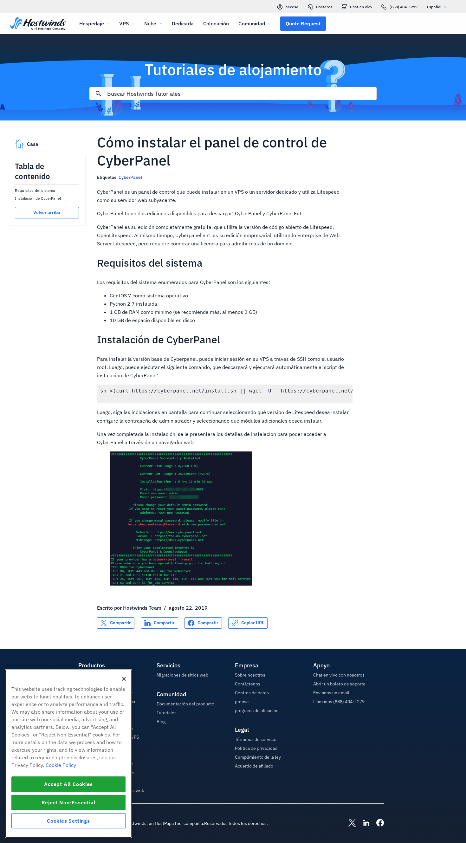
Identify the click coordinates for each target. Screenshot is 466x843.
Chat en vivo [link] (361, 6)
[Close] (124, 679)
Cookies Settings (68, 821)
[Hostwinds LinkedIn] (363, 823)
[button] (303, 23)
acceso (292, 6)
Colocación (216, 23)
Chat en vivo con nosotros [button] (339, 675)
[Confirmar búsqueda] (98, 93)
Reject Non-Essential (69, 802)
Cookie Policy (61, 765)
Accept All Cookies (68, 784)
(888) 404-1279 (403, 6)
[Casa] (38, 24)
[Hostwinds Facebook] (377, 823)
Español (434, 6)
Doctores (324, 6)
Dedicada (183, 23)
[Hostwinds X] (349, 823)
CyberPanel (130, 177)
